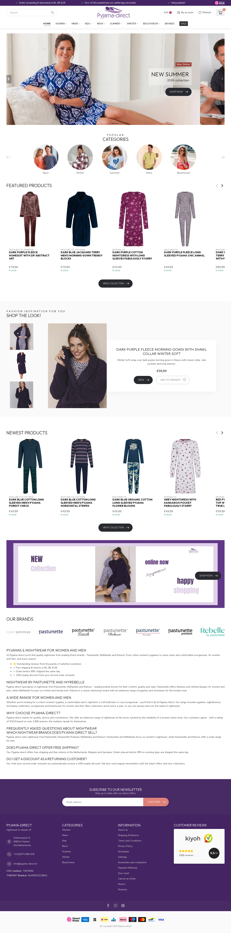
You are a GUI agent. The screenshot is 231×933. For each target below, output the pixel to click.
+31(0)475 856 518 (24, 854)
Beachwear (150, 23)
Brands (170, 23)
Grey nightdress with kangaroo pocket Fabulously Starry (180, 502)
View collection (113, 283)
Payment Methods (127, 867)
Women (60, 23)
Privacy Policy (125, 846)
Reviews (122, 889)
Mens (75, 23)
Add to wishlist (170, 380)
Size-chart (123, 873)
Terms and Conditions (130, 840)
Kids (87, 23)
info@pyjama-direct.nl (25, 863)
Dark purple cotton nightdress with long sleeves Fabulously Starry (132, 255)
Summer (115, 23)
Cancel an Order (127, 878)
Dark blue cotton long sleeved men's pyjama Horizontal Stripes (78, 502)
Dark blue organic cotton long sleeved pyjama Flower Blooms (132, 502)
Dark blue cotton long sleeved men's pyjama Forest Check (26, 502)
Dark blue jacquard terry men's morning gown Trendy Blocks (81, 255)
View (141, 380)
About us (123, 829)
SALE (184, 23)
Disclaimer (123, 851)
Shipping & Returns (128, 835)
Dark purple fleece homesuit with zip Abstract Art (29, 255)
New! (100, 23)
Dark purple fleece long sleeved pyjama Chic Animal (184, 254)
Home (47, 23)
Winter (131, 23)
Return (121, 884)
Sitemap (122, 857)
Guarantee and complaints (132, 862)
